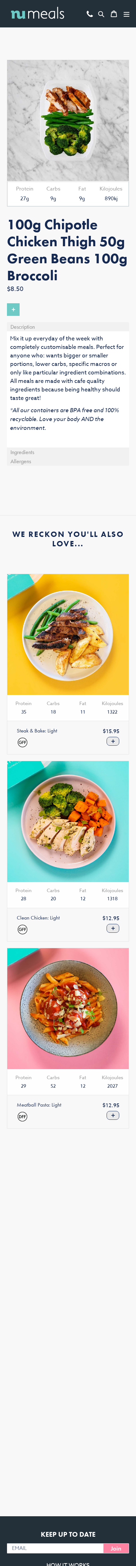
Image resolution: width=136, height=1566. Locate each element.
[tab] (68, 326)
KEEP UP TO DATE (68, 1534)
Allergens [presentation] (20, 461)
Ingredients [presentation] (22, 452)
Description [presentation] (22, 326)
